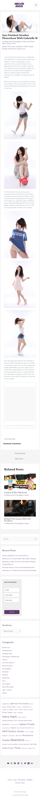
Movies (26, 731)
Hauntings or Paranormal (10, 656)
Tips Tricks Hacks (7, 687)
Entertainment (7, 650)
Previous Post (20, 453)
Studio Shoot (21, 49)
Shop (15, 780)
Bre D (31, 704)
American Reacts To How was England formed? (18, 567)
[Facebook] (15, 763)
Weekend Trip (31, 748)
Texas (17, 748)
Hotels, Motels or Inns (9, 720)
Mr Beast (31, 731)
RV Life (27, 740)
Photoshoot (12, 49)
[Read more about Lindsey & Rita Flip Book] (20, 482)
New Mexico (12, 735)
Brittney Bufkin (11, 707)
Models (4, 49)
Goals (14, 712)
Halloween (20, 712)
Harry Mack (9, 716)
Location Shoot (6, 728)
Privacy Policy (20, 783)
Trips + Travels (6, 690)
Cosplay (10, 709)
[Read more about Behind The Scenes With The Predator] (20, 508)
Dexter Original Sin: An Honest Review (15, 555)
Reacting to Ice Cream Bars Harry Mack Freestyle (19, 559)
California (19, 707)
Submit (11, 612)
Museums (5, 735)
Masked (13, 728)
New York (18, 735)
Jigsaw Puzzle (27, 724)
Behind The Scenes (8, 46)
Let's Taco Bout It (8, 663)
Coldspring (5, 709)
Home (10, 780)
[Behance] (32, 763)
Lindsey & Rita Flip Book (15, 492)
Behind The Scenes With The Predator (17, 520)
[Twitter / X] (22, 763)
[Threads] (29, 763)
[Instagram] (12, 763)
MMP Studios (28, 46)
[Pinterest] (18, 763)
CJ (30, 707)
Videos (24, 41)
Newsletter (21, 780)
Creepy (16, 709)
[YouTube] (8, 763)
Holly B (19, 717)
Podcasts (5, 672)
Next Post (20, 459)
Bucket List (6, 647)
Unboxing (24, 748)
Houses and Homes (25, 720)
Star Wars (33, 744)
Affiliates (29, 780)
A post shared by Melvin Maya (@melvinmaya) (19, 425)
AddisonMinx (6, 704)
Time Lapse (6, 684)
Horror (24, 717)
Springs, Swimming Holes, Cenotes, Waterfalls (15, 744)
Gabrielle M (19, 46)
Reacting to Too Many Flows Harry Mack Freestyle (19, 570)
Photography (17, 41)
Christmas (26, 707)
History (4, 660)
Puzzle (6, 740)
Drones (20, 709)
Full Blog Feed (7, 41)
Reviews (5, 675)
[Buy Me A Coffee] (25, 763)
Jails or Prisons (14, 724)
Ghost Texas (7, 712)
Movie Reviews (7, 666)
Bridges (4, 707)
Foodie (25, 709)
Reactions (17, 740)
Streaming (5, 678)
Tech (3, 681)
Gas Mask (30, 709)
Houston (5, 724)
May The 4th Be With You (25, 728)
